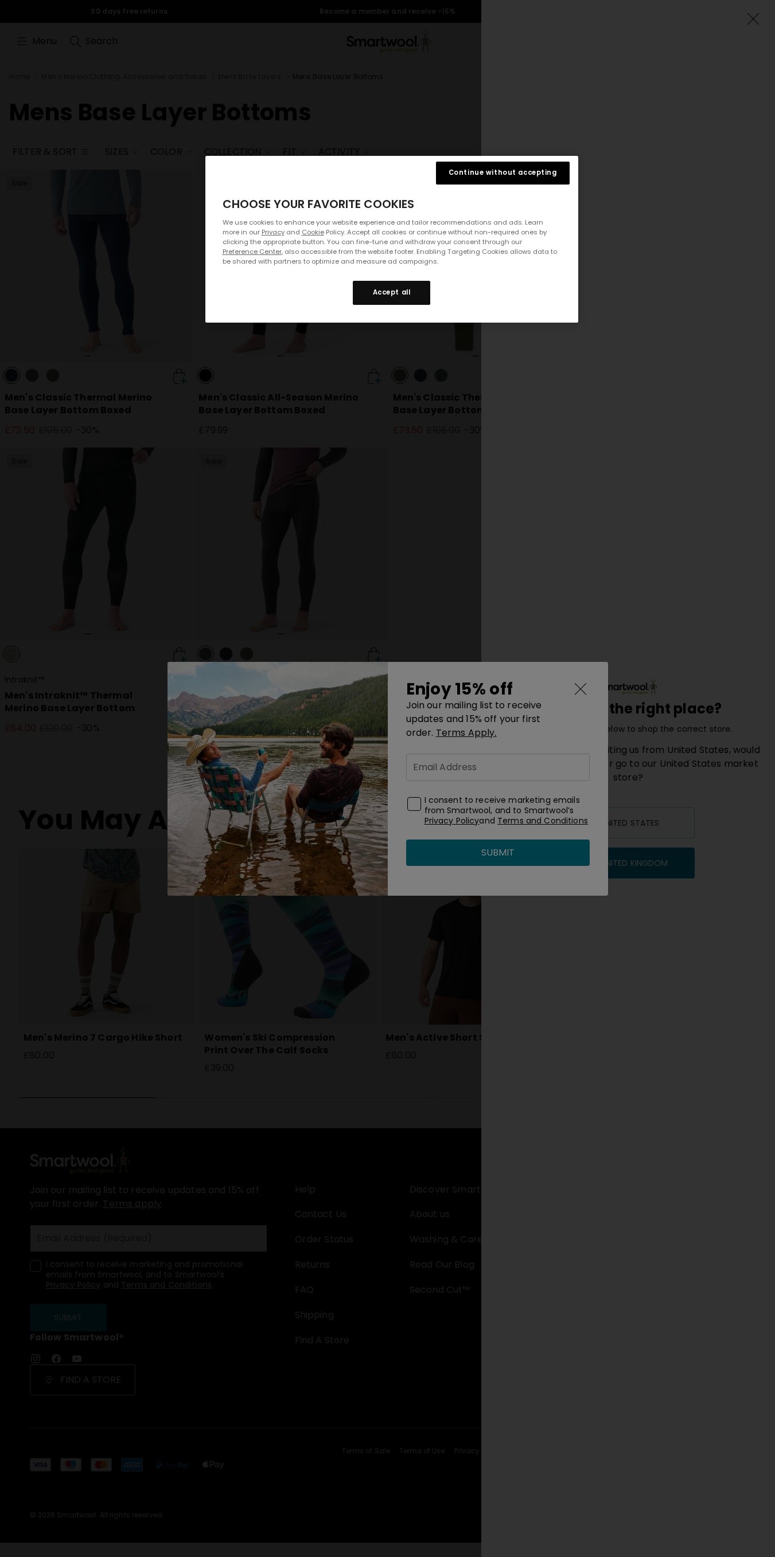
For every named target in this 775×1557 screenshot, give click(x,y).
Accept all (392, 292)
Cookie (313, 232)
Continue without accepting (503, 172)
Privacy (273, 232)
